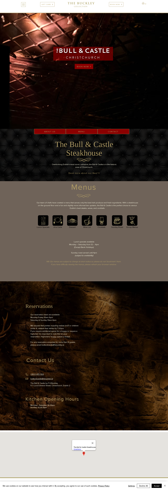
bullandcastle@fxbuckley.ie (53, 345)
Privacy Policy (103, 485)
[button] (23, 4)
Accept (156, 485)
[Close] (164, 486)
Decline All (143, 485)
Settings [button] (131, 485)
